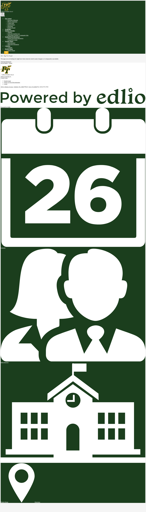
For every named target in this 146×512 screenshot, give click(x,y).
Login (5, 84)
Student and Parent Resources (15, 38)
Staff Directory (11, 43)
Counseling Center (12, 40)
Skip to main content (6, 1)
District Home (11, 50)
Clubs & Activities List (13, 34)
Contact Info (10, 23)
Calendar (9, 47)
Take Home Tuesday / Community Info (17, 35)
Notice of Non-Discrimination (12, 82)
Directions (10, 26)
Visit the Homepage (6, 61)
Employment (7, 81)
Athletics (9, 32)
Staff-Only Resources (13, 44)
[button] (8, 18)
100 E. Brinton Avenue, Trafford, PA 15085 (12, 87)
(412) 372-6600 (32, 87)
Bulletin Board (11, 27)
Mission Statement (12, 21)
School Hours (11, 24)
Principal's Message (12, 20)
